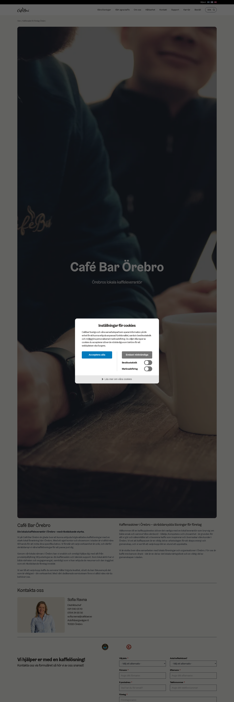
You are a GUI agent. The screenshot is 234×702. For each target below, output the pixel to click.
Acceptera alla (97, 354)
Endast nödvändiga (137, 354)
